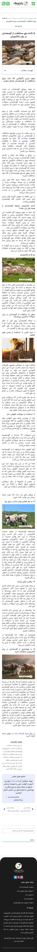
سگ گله (15, 495)
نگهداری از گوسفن (27, 143)
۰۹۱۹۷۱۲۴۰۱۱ (18, 800)
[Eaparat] (21, 877)
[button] (33, 3)
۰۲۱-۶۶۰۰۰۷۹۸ (13, 797)
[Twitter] (15, 877)
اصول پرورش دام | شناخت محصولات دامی (22, 18)
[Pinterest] (18, 877)
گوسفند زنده (19, 733)
